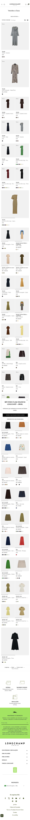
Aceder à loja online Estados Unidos (15, 415)
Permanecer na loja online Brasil (15, 419)
